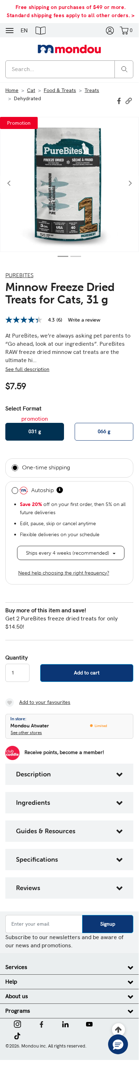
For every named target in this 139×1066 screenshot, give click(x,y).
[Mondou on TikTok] (17, 1035)
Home (11, 90)
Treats (92, 90)
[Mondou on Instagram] (17, 1023)
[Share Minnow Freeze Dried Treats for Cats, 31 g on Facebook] (119, 100)
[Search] (124, 69)
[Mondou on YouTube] (89, 1023)
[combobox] (69, 69)
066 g (104, 431)
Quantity (16, 658)
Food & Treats (60, 90)
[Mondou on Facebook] (41, 1023)
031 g (34, 431)
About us (16, 996)
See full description (27, 369)
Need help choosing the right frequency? (63, 573)
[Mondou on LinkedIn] (65, 1023)
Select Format (23, 408)
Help (11, 981)
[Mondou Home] (69, 48)
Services (16, 967)
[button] (40, 30)
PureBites (19, 275)
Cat (31, 90)
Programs (17, 1010)
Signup (107, 924)
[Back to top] (118, 1030)
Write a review (84, 319)
